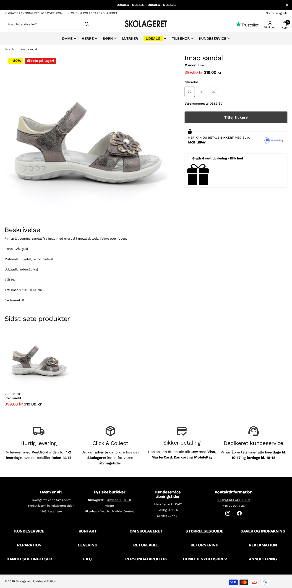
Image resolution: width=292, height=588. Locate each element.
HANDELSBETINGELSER (29, 558)
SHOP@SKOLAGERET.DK (233, 500)
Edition (51, 581)
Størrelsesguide (276, 13)
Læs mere (55, 511)
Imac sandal (13, 398)
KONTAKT (87, 531)
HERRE (88, 38)
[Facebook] (239, 513)
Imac (201, 65)
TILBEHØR (181, 38)
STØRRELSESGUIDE (204, 531)
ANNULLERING (263, 558)
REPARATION (29, 545)
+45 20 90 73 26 (233, 505)
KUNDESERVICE (29, 531)
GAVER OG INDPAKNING (262, 531)
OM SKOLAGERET (146, 531)
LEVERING (87, 545)
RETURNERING (204, 545)
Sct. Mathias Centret (120, 511)
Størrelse (191, 82)
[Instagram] (227, 513)
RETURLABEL (146, 545)
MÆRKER (130, 38)
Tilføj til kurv (236, 117)
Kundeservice (212, 38)
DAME (67, 38)
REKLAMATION (263, 545)
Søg (87, 24)
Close (287, 5)
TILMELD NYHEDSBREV (204, 558)
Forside (10, 49)
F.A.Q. (88, 558)
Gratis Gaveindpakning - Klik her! (217, 158)
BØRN (108, 38)
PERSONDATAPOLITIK (146, 558)
